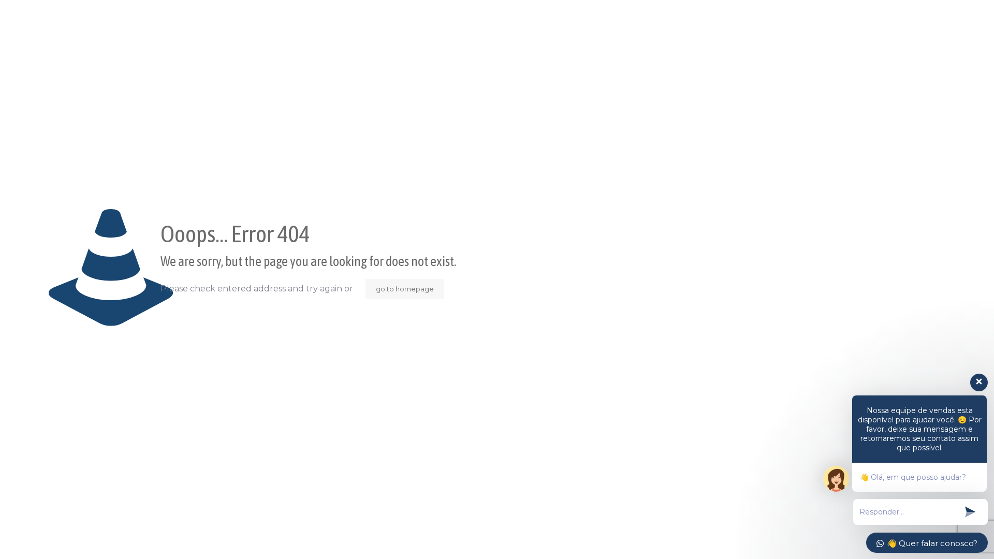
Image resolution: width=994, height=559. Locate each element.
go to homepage (405, 289)
